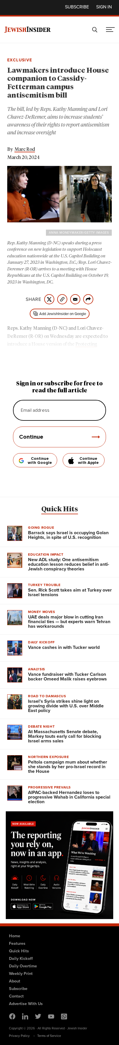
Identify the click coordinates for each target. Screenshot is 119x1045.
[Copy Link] (62, 299)
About (14, 981)
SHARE (33, 299)
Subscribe (77, 7)
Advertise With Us (26, 1003)
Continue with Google (40, 461)
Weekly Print (21, 973)
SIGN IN (104, 7)
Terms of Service (49, 1035)
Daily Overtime (23, 966)
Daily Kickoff (21, 958)
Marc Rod (24, 149)
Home (14, 936)
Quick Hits (59, 509)
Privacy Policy (19, 1035)
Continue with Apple (88, 461)
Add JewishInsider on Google (62, 313)
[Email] (75, 299)
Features (17, 943)
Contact (16, 996)
